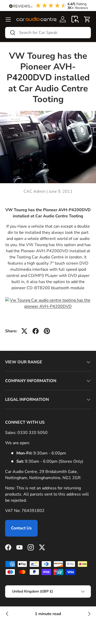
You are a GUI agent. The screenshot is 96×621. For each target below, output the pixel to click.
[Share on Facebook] (35, 331)
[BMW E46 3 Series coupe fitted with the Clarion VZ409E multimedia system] (7, 614)
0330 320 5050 (32, 432)
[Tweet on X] (24, 331)
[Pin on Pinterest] (46, 331)
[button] (75, 19)
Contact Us (21, 528)
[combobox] (48, 32)
